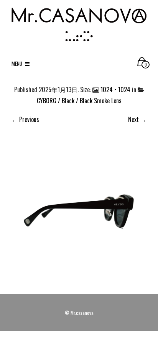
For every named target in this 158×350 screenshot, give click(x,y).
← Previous (25, 119)
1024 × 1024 (115, 89)
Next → (137, 119)
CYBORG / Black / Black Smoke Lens (79, 100)
